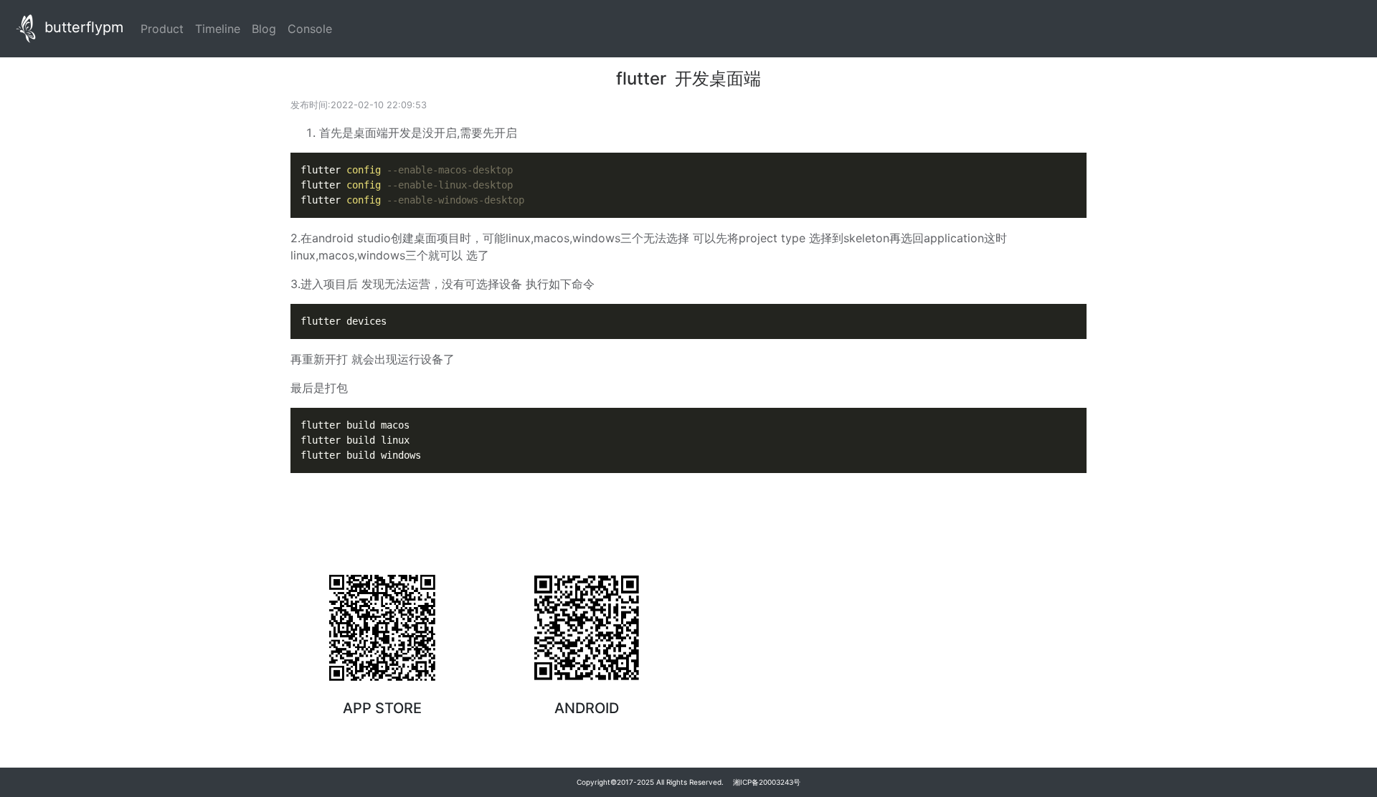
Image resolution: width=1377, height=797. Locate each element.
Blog (267, 28)
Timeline (220, 28)
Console (313, 28)
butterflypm (81, 27)
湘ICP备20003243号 (766, 782)
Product (165, 28)
